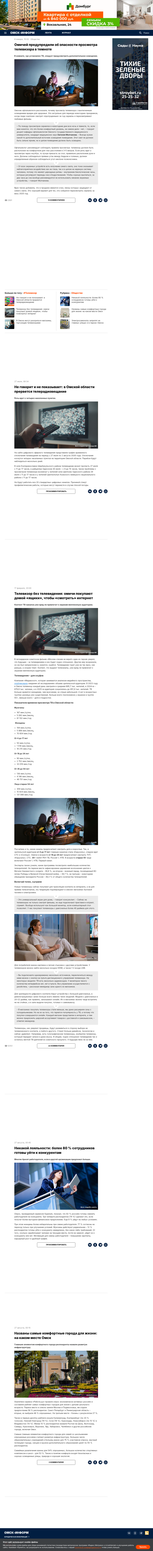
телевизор (31, 293)
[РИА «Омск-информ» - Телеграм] (141, 1533)
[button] (5, 33)
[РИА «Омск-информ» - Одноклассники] (135, 1533)
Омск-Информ (22, 33)
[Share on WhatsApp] (105, 200)
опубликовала (21, 683)
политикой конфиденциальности (88, 1547)
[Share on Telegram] (99, 200)
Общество (35, 39)
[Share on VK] (90, 200)
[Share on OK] (94, 200)
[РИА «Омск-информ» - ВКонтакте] (129, 1533)
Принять (143, 1547)
